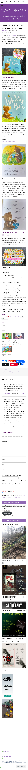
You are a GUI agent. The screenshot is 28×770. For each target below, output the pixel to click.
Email (3, 464)
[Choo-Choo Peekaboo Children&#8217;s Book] (7, 349)
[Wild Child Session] (14, 527)
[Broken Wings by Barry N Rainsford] (14, 565)
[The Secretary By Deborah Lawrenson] (14, 602)
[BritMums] (5, 751)
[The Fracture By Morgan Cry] (14, 613)
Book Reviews (5, 30)
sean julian (17, 371)
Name (3, 459)
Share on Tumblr (14, 316)
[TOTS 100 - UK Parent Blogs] (8, 756)
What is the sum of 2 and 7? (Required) (12, 475)
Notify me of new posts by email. (11, 484)
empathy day (5, 371)
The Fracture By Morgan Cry (14, 611)
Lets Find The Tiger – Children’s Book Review (6, 341)
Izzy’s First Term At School (8, 141)
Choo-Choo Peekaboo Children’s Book (6, 354)
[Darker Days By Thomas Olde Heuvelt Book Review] (14, 644)
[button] (14, 61)
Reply (22, 393)
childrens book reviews (11, 370)
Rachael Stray (7, 393)
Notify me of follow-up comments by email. (14, 481)
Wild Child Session (10, 524)
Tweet (3, 316)
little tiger (11, 371)
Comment (4, 441)
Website (4, 470)
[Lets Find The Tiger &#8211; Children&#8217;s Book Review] (7, 336)
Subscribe (7, 513)
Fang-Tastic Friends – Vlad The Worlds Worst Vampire (18, 341)
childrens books (22, 370)
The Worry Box (12, 35)
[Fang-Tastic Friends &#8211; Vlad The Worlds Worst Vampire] (18, 336)
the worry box (9, 373)
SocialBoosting (7, 426)
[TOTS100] (5, 757)
